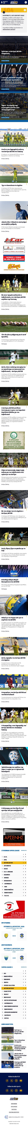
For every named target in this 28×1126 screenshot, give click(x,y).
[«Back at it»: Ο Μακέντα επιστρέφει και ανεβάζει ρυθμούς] (14, 210)
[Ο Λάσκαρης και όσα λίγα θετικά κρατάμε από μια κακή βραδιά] (14, 796)
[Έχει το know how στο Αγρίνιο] (14, 173)
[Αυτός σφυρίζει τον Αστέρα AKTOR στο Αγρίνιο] (14, 646)
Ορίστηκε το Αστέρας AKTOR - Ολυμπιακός (11, 52)
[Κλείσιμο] (25, 10)
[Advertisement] (14, 240)
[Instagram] (16, 1080)
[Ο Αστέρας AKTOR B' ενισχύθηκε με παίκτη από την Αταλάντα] (7, 1064)
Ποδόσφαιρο (4, 344)
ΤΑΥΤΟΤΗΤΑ (14, 1109)
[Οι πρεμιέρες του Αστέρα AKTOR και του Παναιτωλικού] (14, 682)
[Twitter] (11, 1080)
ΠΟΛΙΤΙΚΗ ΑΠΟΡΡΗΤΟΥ (14, 1112)
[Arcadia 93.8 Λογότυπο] (14, 2)
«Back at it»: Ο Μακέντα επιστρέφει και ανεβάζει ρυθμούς (20, 1056)
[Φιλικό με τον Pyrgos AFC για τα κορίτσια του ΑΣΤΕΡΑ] (14, 605)
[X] (11, 1090)
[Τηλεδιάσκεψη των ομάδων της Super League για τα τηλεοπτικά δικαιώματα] (14, 755)
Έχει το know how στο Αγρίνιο (11, 185)
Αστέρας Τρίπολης (5, 89)
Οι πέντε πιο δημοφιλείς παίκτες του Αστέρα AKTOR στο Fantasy (20, 1047)
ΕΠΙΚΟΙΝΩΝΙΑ (14, 1103)
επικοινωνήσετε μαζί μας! (9, 29)
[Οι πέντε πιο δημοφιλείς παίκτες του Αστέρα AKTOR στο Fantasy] (14, 137)
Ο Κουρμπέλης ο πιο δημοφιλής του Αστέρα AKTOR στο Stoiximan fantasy (13, 728)
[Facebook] (7, 1080)
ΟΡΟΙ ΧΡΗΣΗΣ (14, 1106)
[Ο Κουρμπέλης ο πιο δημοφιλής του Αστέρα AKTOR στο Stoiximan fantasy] (14, 715)
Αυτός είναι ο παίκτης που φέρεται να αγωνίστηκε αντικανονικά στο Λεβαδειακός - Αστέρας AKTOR (13, 369)
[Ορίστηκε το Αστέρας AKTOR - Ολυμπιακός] (7, 1030)
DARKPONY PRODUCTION (14, 1123)
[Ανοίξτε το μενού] (26, 2)
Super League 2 (7, 967)
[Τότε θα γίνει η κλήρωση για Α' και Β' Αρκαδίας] (14, 323)
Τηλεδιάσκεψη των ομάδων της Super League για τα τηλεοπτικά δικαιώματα (12, 769)
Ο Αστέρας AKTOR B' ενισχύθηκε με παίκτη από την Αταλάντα (12, 79)
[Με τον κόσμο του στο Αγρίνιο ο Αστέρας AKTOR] (14, 499)
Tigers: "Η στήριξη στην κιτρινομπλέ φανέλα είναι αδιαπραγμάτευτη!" (10, 107)
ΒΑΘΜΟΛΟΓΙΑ (24, 850)
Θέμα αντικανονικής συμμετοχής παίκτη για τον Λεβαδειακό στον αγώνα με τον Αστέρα (12, 472)
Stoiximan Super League (10, 851)
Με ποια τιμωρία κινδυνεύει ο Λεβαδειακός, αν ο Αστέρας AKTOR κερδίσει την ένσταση (13, 297)
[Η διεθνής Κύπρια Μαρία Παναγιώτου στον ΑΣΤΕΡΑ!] (14, 571)
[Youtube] (20, 1080)
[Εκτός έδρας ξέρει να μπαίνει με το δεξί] (14, 536)
